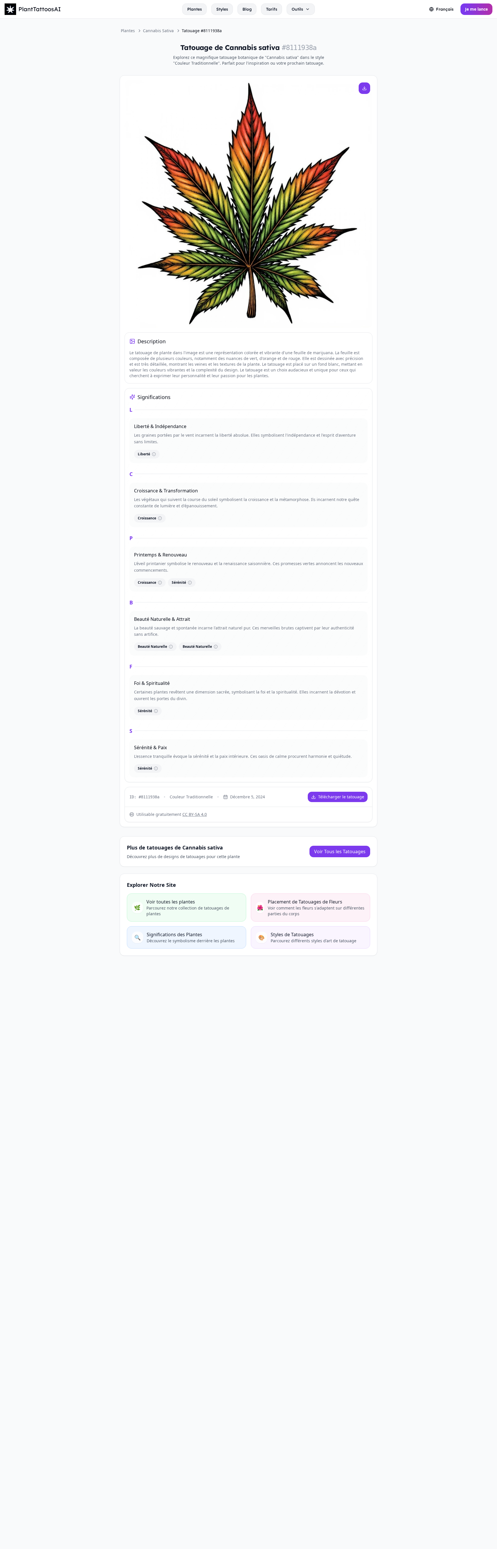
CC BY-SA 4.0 (194, 814)
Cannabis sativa (158, 30)
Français (445, 9)
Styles (222, 9)
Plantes (194, 9)
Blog (247, 9)
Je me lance (476, 9)
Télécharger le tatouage (341, 796)
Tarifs (271, 9)
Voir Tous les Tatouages (340, 851)
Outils (297, 9)
